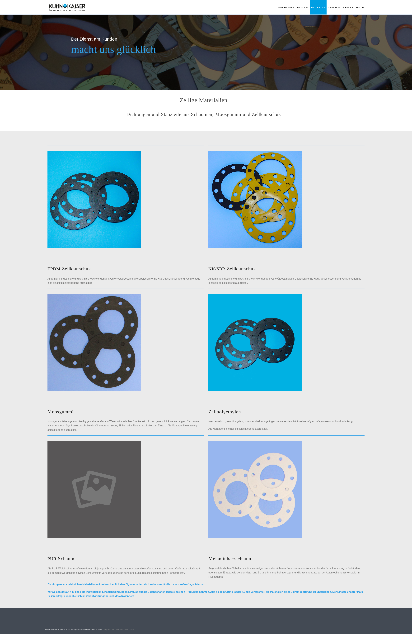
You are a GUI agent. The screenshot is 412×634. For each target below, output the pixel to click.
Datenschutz (122, 629)
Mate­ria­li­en (318, 7)
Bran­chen (334, 7)
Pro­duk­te (303, 7)
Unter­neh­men (286, 7)
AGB (132, 629)
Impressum (109, 629)
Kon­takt (361, 7)
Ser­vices (347, 7)
